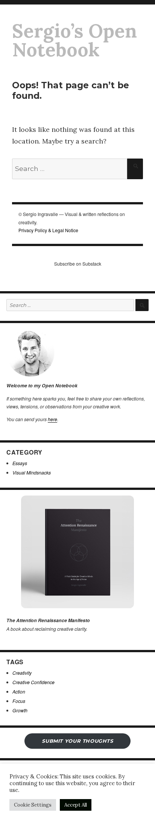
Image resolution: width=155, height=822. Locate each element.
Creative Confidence (33, 682)
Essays (19, 463)
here (52, 419)
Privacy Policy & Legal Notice (48, 230)
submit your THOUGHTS (77, 741)
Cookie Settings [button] (33, 805)
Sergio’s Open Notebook (74, 40)
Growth (19, 710)
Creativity (22, 672)
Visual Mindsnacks (31, 472)
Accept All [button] (75, 805)
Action (18, 691)
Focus (18, 701)
